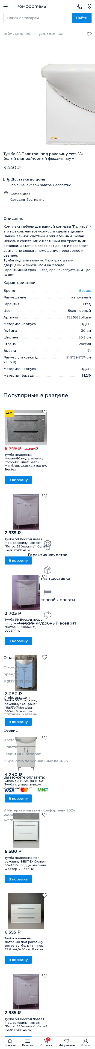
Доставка (12, 740)
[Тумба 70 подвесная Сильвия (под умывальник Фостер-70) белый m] (26, 830)
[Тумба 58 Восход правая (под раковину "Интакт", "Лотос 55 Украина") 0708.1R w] (26, 592)
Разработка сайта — (20, 817)
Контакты (12, 707)
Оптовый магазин (20, 714)
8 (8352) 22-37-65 (19, 681)
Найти (81, 17)
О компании (15, 667)
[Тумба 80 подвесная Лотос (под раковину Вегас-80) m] (26, 911)
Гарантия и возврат (22, 754)
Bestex (85, 291)
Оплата (10, 747)
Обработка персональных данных (35, 761)
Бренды (11, 674)
